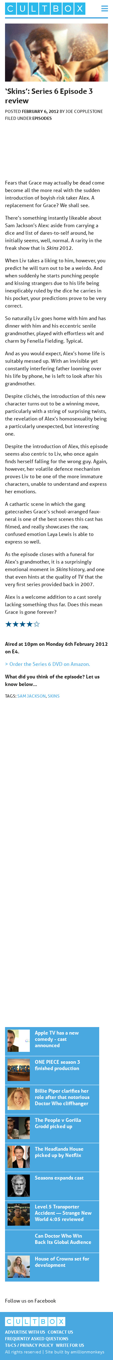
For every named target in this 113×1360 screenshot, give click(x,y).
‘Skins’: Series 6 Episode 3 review (52, 1041)
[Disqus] (56, 787)
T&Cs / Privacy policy (29, 1345)
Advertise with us (25, 1332)
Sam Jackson (31, 696)
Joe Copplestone (84, 111)
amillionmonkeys (87, 1352)
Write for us (70, 1345)
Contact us (60, 1332)
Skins (54, 696)
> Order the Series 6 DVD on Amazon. (47, 664)
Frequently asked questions (36, 1338)
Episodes (42, 118)
